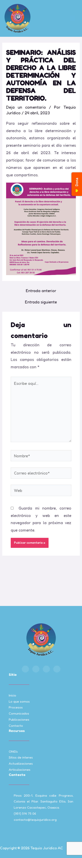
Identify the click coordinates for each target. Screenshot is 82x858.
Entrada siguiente (41, 302)
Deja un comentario (26, 107)
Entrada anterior (41, 291)
